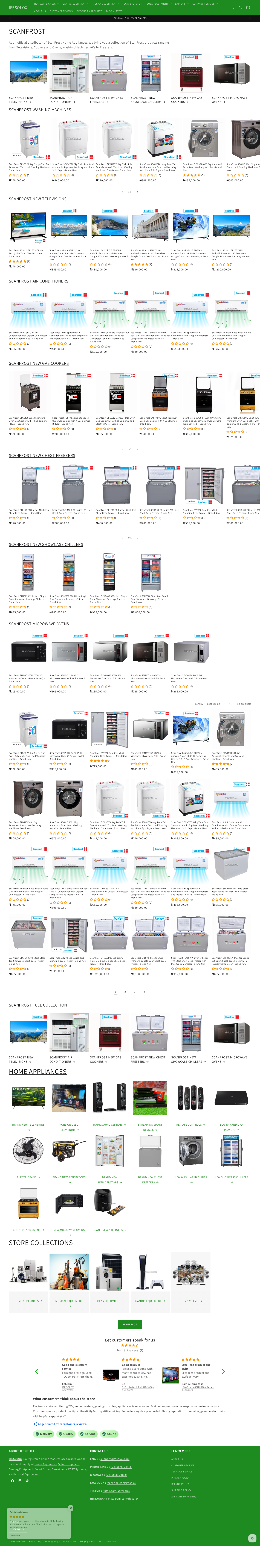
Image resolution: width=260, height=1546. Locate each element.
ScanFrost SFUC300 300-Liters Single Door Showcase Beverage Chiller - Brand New (68, 599)
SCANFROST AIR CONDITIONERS (61, 100)
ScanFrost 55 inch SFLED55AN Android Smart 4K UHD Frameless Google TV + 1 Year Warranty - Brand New (150, 255)
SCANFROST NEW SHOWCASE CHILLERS (146, 100)
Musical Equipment (26, 1474)
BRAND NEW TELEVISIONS (28, 1124)
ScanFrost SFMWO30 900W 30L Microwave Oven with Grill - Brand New (189, 678)
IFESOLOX (20, 1541)
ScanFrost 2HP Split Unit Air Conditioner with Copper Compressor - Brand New (190, 335)
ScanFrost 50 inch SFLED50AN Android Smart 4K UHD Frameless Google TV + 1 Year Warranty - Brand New (109, 255)
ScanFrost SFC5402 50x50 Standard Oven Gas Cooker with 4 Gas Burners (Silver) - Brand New (71, 420)
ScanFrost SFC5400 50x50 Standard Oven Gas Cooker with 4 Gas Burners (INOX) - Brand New (28, 420)
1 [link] (115, 992)
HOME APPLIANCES (38, 1071)
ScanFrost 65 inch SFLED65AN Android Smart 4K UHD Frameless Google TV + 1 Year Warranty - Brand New (190, 255)
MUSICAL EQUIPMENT (69, 1301)
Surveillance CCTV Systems (69, 1469)
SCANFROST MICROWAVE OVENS (229, 100)
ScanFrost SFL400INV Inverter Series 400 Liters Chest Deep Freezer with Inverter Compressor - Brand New (189, 961)
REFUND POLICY (180, 1484)
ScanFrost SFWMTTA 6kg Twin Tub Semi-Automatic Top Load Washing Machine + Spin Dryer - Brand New (73, 167)
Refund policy (35, 1541)
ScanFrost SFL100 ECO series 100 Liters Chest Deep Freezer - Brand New (29, 512)
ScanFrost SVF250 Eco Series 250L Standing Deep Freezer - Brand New (108, 754)
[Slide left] (122, 192)
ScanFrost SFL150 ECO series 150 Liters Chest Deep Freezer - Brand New (72, 512)
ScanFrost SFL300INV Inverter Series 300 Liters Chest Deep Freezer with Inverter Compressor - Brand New (230, 961)
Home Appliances (45, 1464)
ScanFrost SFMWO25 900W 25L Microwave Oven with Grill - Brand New (108, 678)
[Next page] (144, 992)
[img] (130, 1345)
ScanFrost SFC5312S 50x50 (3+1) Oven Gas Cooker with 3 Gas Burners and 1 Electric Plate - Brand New (115, 420)
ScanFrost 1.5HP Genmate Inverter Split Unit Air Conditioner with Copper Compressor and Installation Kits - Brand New (150, 337)
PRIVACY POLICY (180, 1477)
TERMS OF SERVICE (181, 1471)
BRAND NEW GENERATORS (69, 1177)
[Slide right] (138, 192)
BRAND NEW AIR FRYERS (108, 1230)
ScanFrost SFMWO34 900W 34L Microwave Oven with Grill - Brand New (148, 678)
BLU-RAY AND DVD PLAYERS (231, 1127)
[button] (46, 3)
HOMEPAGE (130, 1324)
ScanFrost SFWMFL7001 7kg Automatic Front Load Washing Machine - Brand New (25, 825)
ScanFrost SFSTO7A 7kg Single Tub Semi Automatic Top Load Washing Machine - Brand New (30, 167)
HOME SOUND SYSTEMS (108, 1124)
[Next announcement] (250, 18)
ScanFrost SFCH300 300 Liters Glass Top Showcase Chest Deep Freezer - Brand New (27, 961)
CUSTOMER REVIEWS (182, 1465)
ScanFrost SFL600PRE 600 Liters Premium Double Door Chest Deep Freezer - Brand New (107, 961)
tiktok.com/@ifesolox (116, 1491)
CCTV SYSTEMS (189, 1301)
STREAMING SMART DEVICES (150, 1127)
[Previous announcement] (10, 18)
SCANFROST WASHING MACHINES (40, 109)
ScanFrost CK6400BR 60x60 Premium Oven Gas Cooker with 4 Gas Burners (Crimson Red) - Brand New (202, 420)
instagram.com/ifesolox (123, 1498)
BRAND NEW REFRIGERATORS (107, 1179)
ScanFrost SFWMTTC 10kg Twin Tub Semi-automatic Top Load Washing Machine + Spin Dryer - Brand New (158, 167)
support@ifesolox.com (114, 1459)
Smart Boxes (43, 1469)
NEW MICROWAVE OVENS (69, 1230)
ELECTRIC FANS (26, 1177)
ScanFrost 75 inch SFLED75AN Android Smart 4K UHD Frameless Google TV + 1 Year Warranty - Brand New (231, 255)
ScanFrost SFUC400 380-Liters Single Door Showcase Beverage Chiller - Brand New (109, 599)
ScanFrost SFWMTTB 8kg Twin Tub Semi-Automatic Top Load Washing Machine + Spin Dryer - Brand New (114, 167)
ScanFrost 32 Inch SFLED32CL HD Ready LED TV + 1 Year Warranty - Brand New (26, 253)
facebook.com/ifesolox (121, 1483)
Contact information (107, 1541)
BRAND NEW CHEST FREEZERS (150, 1179)
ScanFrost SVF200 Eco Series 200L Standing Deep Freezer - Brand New (201, 512)
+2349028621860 (121, 1467)
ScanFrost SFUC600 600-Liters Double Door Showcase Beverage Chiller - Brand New (150, 599)
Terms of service (69, 1541)
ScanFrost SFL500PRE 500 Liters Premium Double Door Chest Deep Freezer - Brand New (148, 961)
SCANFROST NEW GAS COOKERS (187, 100)
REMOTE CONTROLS (189, 1124)
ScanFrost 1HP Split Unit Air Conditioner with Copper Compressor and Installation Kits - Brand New (28, 335)
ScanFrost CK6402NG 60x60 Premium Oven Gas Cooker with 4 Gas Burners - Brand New (159, 420)
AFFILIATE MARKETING (184, 1496)
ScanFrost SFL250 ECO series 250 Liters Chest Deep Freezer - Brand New (160, 512)
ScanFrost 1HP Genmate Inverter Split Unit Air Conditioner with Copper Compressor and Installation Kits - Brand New (109, 337)
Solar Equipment (68, 1464)
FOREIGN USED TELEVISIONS (68, 1127)
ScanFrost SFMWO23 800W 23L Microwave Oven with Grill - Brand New (67, 678)
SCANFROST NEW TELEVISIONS (21, 100)
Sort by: (199, 703)
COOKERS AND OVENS (26, 1230)
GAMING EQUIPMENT (148, 1301)
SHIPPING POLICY (181, 1490)
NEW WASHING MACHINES (191, 1177)
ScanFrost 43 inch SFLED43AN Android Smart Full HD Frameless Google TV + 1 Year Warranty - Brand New (68, 255)
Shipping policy (87, 1541)
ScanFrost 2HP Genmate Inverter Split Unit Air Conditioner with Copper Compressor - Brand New (231, 335)
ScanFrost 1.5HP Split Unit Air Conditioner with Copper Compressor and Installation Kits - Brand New (69, 335)
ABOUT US (177, 1459)
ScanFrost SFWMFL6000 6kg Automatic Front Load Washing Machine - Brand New (203, 167)
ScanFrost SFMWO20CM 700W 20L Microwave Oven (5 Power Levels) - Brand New (27, 678)
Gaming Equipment (21, 1469)
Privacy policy (51, 1541)
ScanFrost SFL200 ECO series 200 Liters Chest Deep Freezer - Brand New (116, 512)
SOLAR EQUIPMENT (108, 1301)
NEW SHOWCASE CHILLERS (231, 1177)
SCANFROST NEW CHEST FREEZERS (107, 100)
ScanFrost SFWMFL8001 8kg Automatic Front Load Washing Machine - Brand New (66, 825)
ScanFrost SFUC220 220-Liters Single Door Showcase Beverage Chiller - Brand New (27, 599)
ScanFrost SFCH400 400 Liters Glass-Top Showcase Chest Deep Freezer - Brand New (230, 891)
